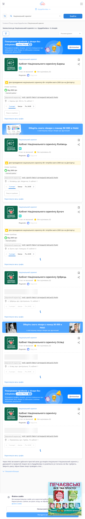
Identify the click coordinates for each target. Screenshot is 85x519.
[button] (79, 64)
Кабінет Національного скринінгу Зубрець (42, 268)
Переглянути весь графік (13, 119)
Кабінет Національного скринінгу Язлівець (43, 144)
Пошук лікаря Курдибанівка (18, 23)
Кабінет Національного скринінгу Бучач (41, 211)
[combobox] (35, 16)
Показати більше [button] (12, 476)
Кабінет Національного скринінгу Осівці (41, 338)
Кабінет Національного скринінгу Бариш (42, 63)
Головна (5, 23)
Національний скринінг (28, 59)
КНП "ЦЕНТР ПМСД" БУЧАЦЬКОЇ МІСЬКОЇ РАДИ (40, 97)
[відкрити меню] (81, 4)
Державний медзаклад (12, 97)
